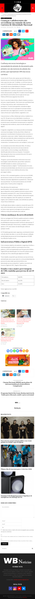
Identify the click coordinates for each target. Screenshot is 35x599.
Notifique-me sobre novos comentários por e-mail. (17, 536)
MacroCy (25, 597)
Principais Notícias (7, 18)
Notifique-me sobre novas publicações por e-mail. (17, 541)
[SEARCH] (32, 548)
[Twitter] (11, 350)
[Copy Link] (23, 350)
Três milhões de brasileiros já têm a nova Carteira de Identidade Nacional (7, 339)
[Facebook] (8, 350)
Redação (4, 27)
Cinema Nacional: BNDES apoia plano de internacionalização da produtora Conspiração (17, 384)
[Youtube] (19, 588)
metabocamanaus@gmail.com (21, 579)
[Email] (23, 588)
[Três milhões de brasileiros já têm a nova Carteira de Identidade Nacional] (8, 332)
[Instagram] (20, 350)
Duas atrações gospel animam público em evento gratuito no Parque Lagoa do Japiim (16, 441)
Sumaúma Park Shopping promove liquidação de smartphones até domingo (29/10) (16, 496)
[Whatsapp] (14, 350)
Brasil (2, 18)
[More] (27, 350)
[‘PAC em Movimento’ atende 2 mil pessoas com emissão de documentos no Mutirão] (8, 313)
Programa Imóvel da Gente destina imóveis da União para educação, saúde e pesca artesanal (17, 394)
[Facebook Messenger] (17, 350)
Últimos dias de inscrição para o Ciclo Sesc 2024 (16, 469)
